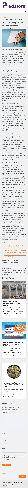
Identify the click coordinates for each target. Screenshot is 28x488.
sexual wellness (13, 262)
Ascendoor (16, 484)
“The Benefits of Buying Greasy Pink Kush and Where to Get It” (13, 384)
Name (4, 433)
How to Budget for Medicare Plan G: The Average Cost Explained (13, 344)
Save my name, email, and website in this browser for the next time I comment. (15, 457)
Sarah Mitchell (6, 28)
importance (16, 260)
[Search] (25, 12)
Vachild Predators (18, 482)
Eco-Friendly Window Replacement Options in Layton (11, 303)
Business (4, 17)
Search (4, 473)
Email (4, 441)
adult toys (9, 260)
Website (4, 448)
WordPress (6, 486)
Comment (5, 412)
